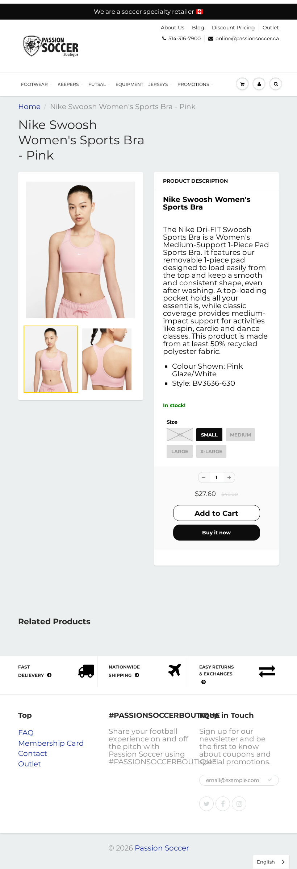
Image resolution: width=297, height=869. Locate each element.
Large (179, 451)
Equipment (129, 84)
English (266, 862)
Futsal (97, 84)
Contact (32, 753)
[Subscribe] (269, 780)
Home (29, 106)
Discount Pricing (233, 27)
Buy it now (216, 532)
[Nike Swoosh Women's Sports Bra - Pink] (81, 249)
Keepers (68, 84)
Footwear (34, 84)
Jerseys (158, 84)
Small (209, 435)
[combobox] (271, 862)
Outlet (271, 27)
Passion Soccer (162, 848)
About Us (172, 27)
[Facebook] (223, 803)
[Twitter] (206, 803)
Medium (240, 435)
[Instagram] (239, 803)
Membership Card (51, 743)
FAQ (26, 732)
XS (180, 435)
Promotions (193, 84)
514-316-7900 (184, 38)
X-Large (211, 451)
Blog (198, 27)
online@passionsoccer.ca (247, 38)
